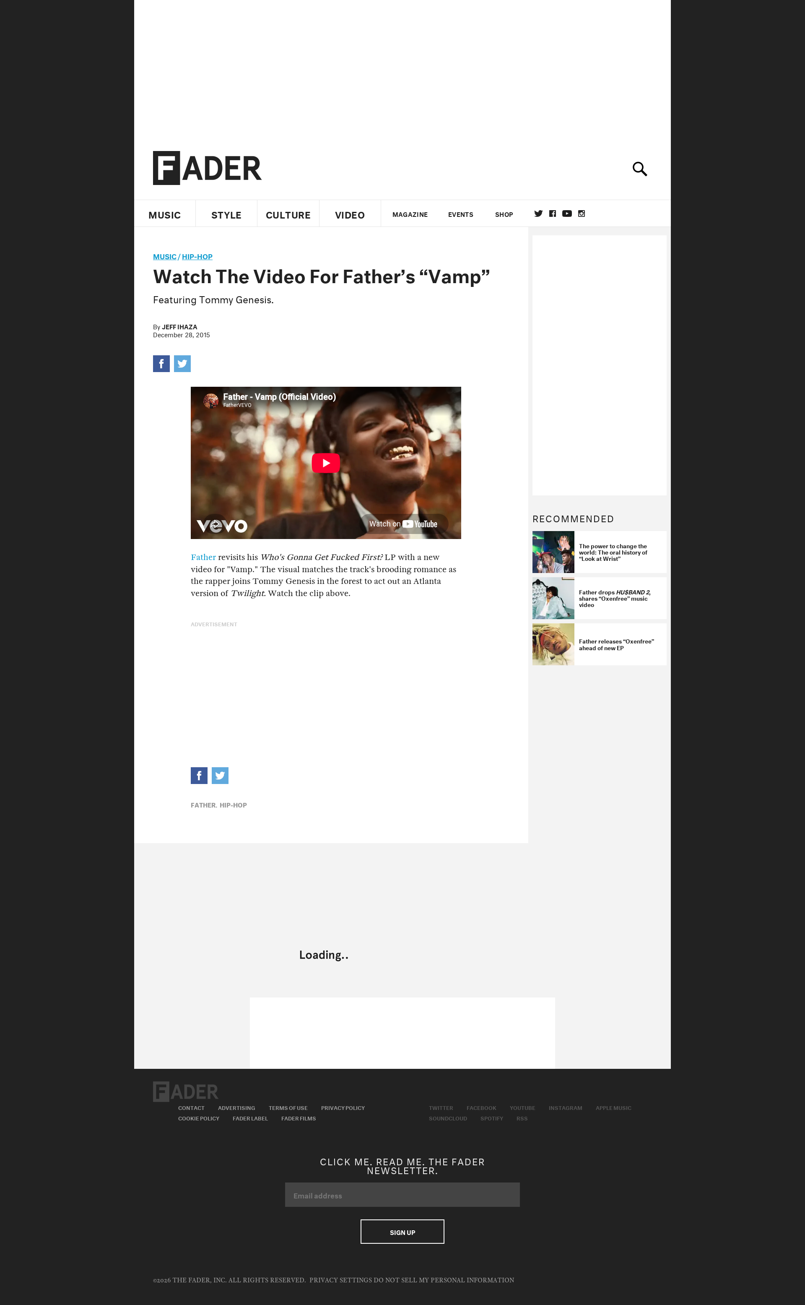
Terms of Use (288, 1107)
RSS (522, 1117)
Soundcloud (448, 1117)
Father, (204, 804)
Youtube (522, 1107)
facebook (552, 213)
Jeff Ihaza (179, 326)
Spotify (491, 1117)
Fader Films (298, 1117)
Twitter (538, 213)
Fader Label (250, 1117)
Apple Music (613, 1107)
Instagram (565, 1107)
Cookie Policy (198, 1117)
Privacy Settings (340, 1280)
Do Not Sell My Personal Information (444, 1280)
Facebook (481, 1107)
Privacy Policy (343, 1107)
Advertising (236, 1107)
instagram (581, 213)
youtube (567, 213)
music (165, 255)
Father (203, 557)
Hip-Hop (197, 255)
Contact (191, 1107)
